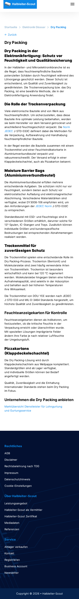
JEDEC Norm (43, 206)
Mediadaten (11, 522)
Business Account (15, 566)
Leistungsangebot (15, 503)
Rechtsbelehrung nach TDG (21, 466)
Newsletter (11, 572)
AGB (7, 453)
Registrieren (12, 559)
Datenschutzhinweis (17, 479)
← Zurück (10, 34)
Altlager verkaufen (16, 546)
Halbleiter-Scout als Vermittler (23, 509)
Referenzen (11, 529)
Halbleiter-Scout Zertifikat (20, 516)
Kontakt (9, 553)
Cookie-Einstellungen (18, 485)
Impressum (11, 472)
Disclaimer (10, 459)
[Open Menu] (74, 4)
